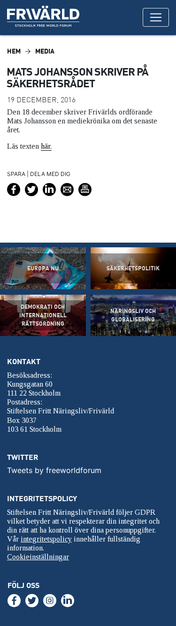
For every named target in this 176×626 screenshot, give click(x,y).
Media (44, 51)
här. (46, 146)
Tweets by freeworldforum (54, 470)
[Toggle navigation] (156, 17)
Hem (14, 51)
